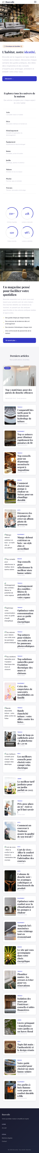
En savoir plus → (11, 340)
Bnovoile (8, 1)
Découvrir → (9, 79)
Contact (4, 1141)
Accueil (4, 1128)
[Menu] (35, 1)
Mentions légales (7, 1138)
